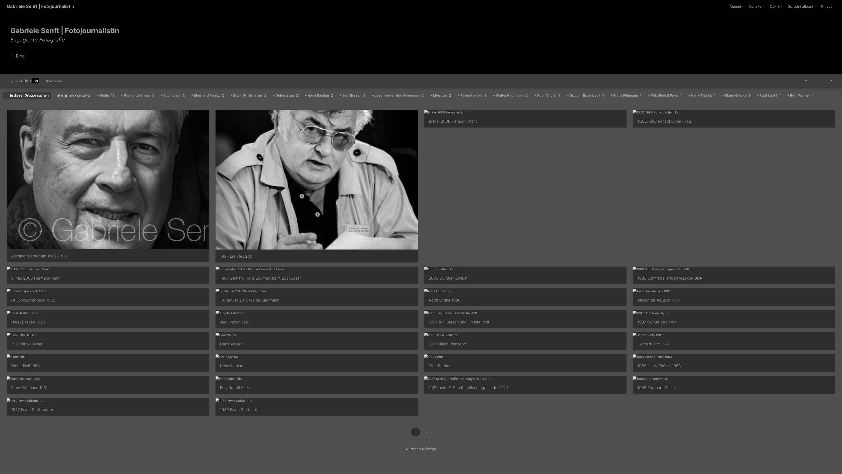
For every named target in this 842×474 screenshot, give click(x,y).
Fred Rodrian (440, 365)
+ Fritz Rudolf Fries (664, 95)
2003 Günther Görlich (448, 278)
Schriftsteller (54, 81)
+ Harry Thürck (701, 95)
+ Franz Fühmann (625, 95)
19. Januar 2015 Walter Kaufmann (249, 300)
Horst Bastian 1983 (28, 322)
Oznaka (23, 80)
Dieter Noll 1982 (25, 365)
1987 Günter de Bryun (656, 322)
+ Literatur (440, 95)
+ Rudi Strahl (769, 95)
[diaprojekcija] (815, 80)
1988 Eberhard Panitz (656, 387)
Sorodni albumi (800, 6)
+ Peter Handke (472, 95)
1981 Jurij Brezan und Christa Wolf (459, 322)
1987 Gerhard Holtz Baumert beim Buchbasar (260, 278)
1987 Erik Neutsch (236, 256)
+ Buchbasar (173, 95)
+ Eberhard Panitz (207, 95)
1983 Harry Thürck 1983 (659, 365)
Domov (8, 80)
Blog (20, 56)
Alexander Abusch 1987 (658, 300)
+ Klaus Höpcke (736, 95)
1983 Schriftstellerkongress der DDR (669, 278)
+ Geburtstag (285, 95)
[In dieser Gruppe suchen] (792, 80)
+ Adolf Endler (547, 95)
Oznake (755, 6)
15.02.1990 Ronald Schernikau (664, 121)
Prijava (826, 6)
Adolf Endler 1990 (444, 300)
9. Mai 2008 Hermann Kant (453, 121)
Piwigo (430, 449)
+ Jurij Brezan (352, 95)
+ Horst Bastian (319, 95)
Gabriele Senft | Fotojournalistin (40, 6)
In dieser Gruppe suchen (29, 95)
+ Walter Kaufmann (510, 95)
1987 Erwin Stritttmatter (32, 409)
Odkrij (775, 6)
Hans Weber (231, 344)
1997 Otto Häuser (27, 344)
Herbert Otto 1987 (653, 344)
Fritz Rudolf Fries (235, 387)
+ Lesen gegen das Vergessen (398, 95)
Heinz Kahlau (231, 365)
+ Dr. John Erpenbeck (585, 95)
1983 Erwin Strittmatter (240, 409)
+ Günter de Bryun (137, 95)
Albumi (735, 6)
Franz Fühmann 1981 (29, 387)
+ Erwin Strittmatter (248, 95)
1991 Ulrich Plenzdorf (448, 344)
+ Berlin (105, 95)
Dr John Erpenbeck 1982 (33, 300)
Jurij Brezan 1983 (235, 322)
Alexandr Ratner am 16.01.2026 (39, 256)
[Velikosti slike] (803, 80)
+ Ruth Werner (800, 95)
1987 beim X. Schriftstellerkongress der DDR (468, 387)
